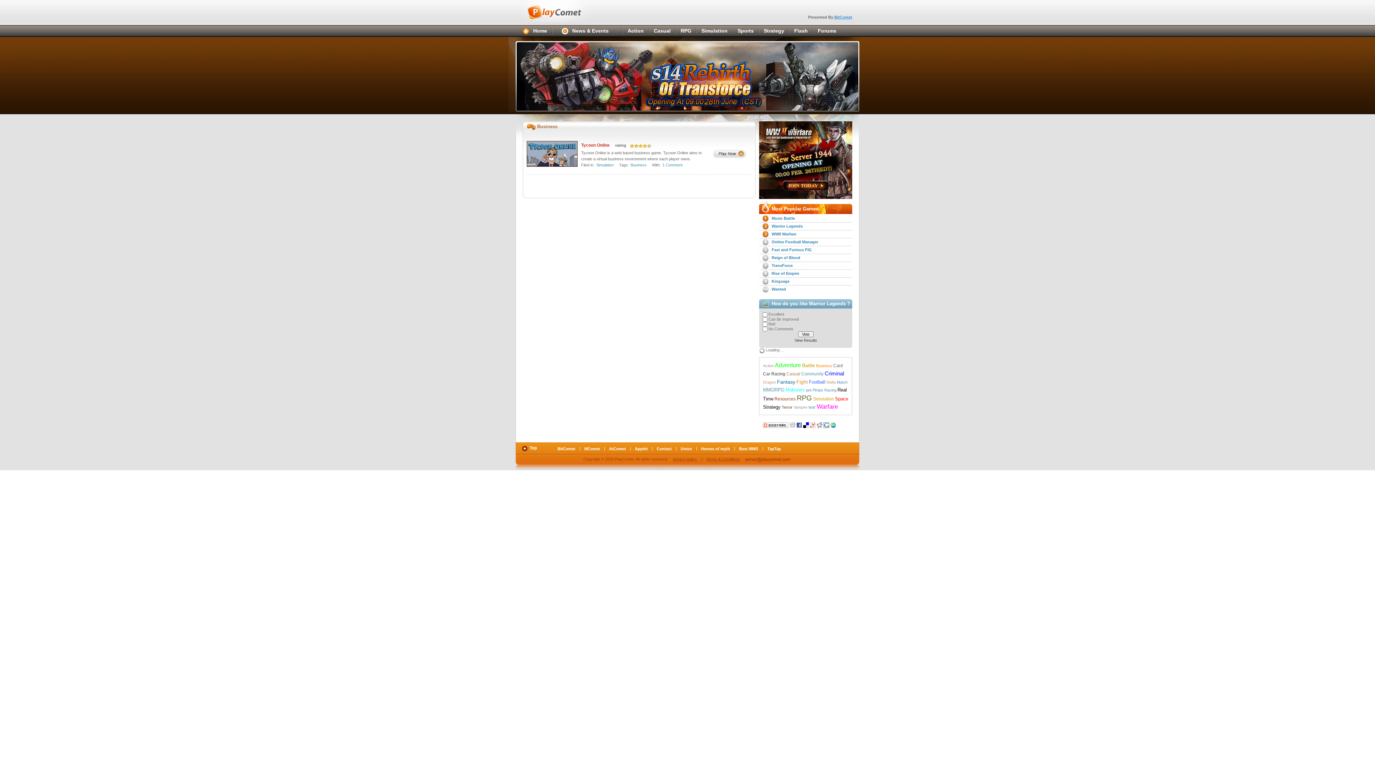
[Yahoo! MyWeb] (813, 424)
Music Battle (783, 218)
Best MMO (748, 449)
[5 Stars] (649, 146)
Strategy (774, 31)
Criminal (834, 373)
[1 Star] (632, 146)
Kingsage (781, 281)
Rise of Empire (785, 273)
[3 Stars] (640, 146)
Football (817, 382)
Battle (808, 365)
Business (639, 165)
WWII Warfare (784, 234)
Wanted (779, 289)
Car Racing (774, 373)
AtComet (617, 449)
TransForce (782, 265)
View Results (806, 340)
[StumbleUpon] (833, 424)
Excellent (776, 314)
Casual (662, 31)
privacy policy (685, 459)
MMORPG (774, 390)
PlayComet (562, 11)
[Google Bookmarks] (826, 424)
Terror (787, 407)
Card (838, 365)
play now (729, 154)
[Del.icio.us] (806, 424)
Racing (830, 390)
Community (812, 373)
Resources (785, 399)
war (812, 407)
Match (842, 382)
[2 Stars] (636, 146)
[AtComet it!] (840, 424)
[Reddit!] (819, 424)
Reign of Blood (786, 258)
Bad (771, 324)
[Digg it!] (775, 424)
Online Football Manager (795, 242)
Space (841, 399)
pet (808, 390)
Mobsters (795, 390)
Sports (746, 31)
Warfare (827, 406)
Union (686, 449)
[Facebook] (799, 424)
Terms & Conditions (723, 459)
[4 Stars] (645, 146)
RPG (686, 31)
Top (533, 448)
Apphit (641, 449)
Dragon (769, 382)
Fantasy (786, 382)
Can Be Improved (783, 319)
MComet (592, 449)
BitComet (843, 17)
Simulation (714, 31)
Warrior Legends (787, 226)
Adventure (788, 365)
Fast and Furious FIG (792, 250)
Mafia (831, 382)
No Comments (780, 329)
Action (636, 31)
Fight (802, 382)
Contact (664, 449)
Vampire (800, 407)
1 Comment (672, 165)
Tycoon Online (595, 145)
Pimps (817, 390)
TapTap (774, 449)
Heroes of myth (715, 449)
